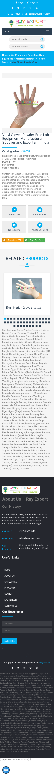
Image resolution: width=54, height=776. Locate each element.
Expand (45, 75)
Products (10, 588)
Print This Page (36, 240)
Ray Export (44, 662)
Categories (10, 582)
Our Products (18, 55)
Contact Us (10, 606)
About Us (9, 576)
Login (21, 2)
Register (34, 2)
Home (5, 55)
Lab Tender (10, 600)
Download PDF (14, 240)
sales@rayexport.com (39, 14)
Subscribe (9, 640)
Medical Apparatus (25, 59)
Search (8, 594)
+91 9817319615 (15, 14)
